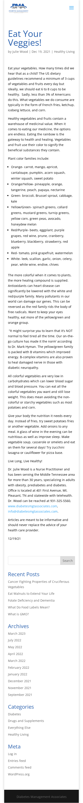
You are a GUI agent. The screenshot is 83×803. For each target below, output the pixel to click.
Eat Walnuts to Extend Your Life (31, 593)
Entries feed (17, 761)
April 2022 (15, 654)
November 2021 (19, 688)
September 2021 (20, 695)
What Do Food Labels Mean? (29, 607)
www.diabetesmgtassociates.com (32, 506)
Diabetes (14, 714)
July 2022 (14, 640)
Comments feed (19, 767)
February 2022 (18, 667)
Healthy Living (64, 51)
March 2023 (16, 633)
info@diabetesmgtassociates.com (33, 511)
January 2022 (17, 674)
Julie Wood (20, 51)
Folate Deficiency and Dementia (31, 600)
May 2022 (15, 647)
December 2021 (19, 681)
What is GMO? (18, 614)
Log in (12, 754)
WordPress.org (19, 774)
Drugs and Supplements (26, 721)
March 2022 (16, 661)
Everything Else (19, 727)
